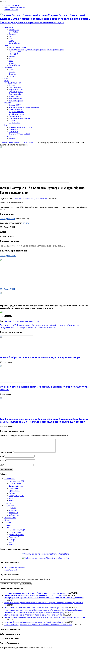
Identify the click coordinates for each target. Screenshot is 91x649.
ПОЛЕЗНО (7, 103)
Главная (3, 142)
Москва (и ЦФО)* (15, 52)
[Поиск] (1, 1)
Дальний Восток (14, 43)
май (26, 321)
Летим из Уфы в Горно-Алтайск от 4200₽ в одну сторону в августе (33, 615)
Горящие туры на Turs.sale (17, 47)
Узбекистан (12, 76)
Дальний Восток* (14, 65)
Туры (6, 45)
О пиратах (7, 136)
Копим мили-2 (13, 129)
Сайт (2, 465)
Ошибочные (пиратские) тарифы (19, 118)
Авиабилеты (8, 27)
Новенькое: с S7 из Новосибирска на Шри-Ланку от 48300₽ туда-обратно (36, 607)
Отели (6, 78)
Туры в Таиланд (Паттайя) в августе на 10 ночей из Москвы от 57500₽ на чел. (38, 624)
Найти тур (12, 85)
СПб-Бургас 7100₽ (7, 289)
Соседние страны (16, 495)
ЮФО (10, 38)
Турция (11, 69)
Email (2, 460)
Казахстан (12, 74)
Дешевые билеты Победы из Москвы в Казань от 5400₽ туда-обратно (35, 595)
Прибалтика (14, 491)
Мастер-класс (10, 517)
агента (26, 223)
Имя (2, 456)
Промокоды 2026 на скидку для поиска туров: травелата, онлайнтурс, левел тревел (36, 49)
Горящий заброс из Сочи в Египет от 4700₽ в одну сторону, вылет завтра (40, 357)
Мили (6, 125)
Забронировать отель (16, 89)
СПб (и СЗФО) (13, 32)
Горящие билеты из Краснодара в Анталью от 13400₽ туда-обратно (34, 622)
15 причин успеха (14, 123)
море (31, 321)
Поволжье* (12, 56)
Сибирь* (11, 63)
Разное (7, 522)
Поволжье (12, 34)
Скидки (7, 525)
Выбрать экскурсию (15, 98)
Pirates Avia (17, 198)
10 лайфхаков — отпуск (16, 114)
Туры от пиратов (11, 5)
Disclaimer (12, 138)
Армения (12, 72)
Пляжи (36, 321)
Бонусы (6, 81)
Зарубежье (8, 67)
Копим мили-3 (13, 132)
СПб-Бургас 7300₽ (7, 218)
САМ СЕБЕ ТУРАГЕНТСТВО (12, 83)
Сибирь (11, 41)
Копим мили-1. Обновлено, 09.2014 (20, 127)
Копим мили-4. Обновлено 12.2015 (20, 134)
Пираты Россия (11, 10)
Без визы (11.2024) (15, 105)
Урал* (10, 58)
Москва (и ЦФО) (14, 29)
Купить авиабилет (15, 87)
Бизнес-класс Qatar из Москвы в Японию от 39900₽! (27, 327)
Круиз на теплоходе (15, 96)
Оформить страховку (16, 92)
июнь (22, 321)
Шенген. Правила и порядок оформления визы (24, 107)
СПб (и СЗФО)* (14, 54)
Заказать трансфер (15, 94)
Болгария (9, 321)
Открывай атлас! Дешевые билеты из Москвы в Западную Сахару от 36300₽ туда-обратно (43, 602)
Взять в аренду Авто (16, 100)
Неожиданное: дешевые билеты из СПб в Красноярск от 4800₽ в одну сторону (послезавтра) (44, 617)
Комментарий (7, 452)
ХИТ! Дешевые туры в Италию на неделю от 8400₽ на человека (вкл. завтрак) (40, 325)
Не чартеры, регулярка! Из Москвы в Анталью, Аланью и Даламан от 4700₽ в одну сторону (44, 598)
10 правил (12, 120)
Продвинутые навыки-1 (16, 112)
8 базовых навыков (15, 109)
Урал (10, 36)
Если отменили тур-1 (16, 116)
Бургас (16, 321)
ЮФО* (11, 61)
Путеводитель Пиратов (14, 7)
